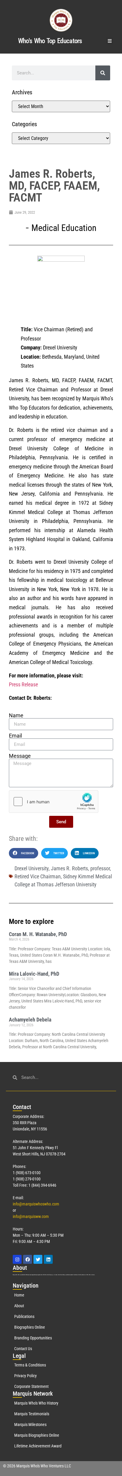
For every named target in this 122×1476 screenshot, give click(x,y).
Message (20, 756)
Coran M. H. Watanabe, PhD (38, 934)
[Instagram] (17, 1259)
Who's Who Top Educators (50, 41)
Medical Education (64, 228)
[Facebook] (27, 1259)
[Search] (102, 72)
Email (15, 735)
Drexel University (32, 868)
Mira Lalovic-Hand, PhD (34, 974)
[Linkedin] (48, 1259)
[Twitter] (37, 1259)
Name (16, 715)
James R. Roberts (69, 868)
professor (100, 868)
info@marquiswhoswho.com (36, 1204)
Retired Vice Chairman (38, 876)
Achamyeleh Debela (30, 1019)
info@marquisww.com (31, 1216)
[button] (109, 41)
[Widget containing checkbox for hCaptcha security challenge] (53, 801)
